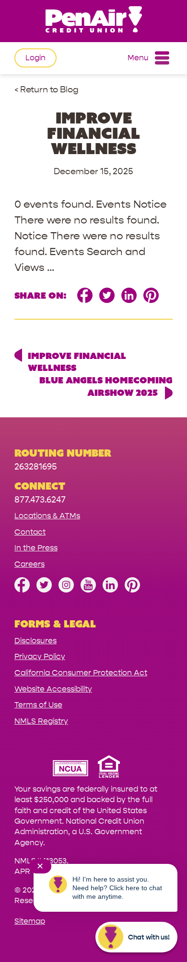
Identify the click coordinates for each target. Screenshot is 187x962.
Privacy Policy (39, 656)
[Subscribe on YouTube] (88, 589)
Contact (30, 532)
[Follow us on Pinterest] (132, 589)
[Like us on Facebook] (22, 589)
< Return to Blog (46, 90)
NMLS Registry (41, 721)
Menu (138, 57)
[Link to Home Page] (93, 20)
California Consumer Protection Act (80, 672)
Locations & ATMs (47, 515)
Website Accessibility (53, 689)
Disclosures (35, 640)
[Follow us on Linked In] (110, 589)
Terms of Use (38, 704)
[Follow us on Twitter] (44, 589)
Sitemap (29, 921)
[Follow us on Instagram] (66, 589)
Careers (29, 564)
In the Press (36, 547)
